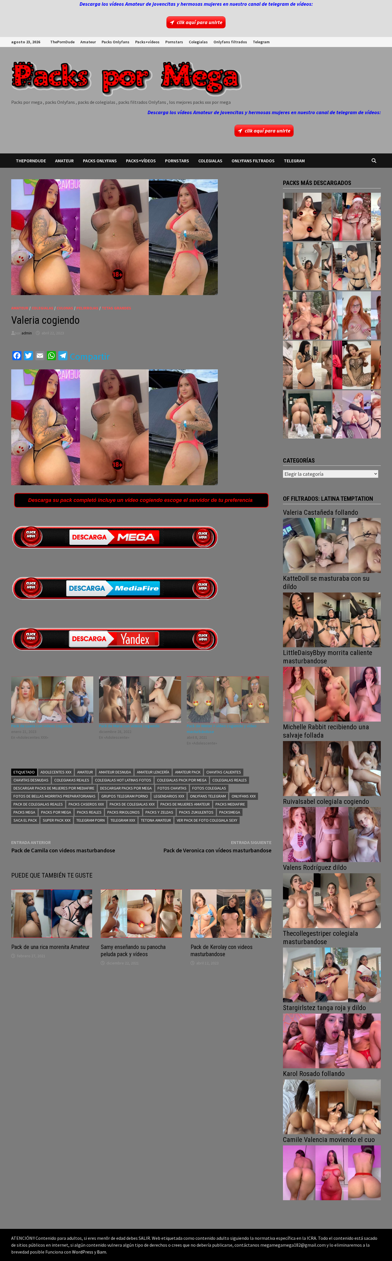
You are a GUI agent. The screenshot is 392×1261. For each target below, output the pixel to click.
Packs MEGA (24, 812)
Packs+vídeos (147, 41)
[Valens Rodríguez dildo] (332, 900)
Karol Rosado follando (314, 1074)
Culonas (65, 308)
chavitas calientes (223, 772)
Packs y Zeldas (159, 812)
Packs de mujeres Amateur (185, 804)
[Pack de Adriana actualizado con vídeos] (307, 217)
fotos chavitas (172, 788)
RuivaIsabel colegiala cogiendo (326, 802)
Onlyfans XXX (244, 796)
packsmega (229, 812)
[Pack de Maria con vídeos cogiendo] (140, 699)
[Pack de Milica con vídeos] (307, 365)
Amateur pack (188, 772)
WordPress (82, 1252)
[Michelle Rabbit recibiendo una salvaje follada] (332, 768)
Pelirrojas (87, 308)
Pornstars (174, 41)
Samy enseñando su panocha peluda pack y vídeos (133, 951)
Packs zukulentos (196, 812)
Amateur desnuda (115, 772)
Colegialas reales (229, 780)
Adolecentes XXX (55, 772)
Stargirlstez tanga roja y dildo (324, 1008)
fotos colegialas (209, 788)
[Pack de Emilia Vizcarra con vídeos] (357, 315)
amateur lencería (153, 772)
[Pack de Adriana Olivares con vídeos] (357, 266)
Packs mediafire (230, 804)
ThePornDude (62, 41)
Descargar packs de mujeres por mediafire (53, 788)
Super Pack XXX (57, 820)
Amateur (88, 41)
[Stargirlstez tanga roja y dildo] (332, 1040)
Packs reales (89, 812)
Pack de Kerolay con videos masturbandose (222, 951)
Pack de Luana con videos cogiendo (41, 725)
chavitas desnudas (30, 780)
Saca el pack (25, 820)
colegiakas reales (71, 780)
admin (27, 333)
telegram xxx (122, 820)
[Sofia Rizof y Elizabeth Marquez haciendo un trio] (307, 315)
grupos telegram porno (124, 796)
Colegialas (198, 41)
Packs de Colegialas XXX (132, 804)
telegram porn (90, 820)
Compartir (90, 356)
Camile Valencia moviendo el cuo (329, 1140)
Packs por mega (56, 812)
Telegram (261, 41)
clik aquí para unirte (199, 22)
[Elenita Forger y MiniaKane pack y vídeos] (307, 414)
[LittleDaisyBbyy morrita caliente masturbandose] (332, 693)
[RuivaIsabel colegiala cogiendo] (332, 834)
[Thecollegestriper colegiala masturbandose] (332, 974)
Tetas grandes (116, 308)
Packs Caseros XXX (86, 804)
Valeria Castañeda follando (320, 512)
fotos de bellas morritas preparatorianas (54, 796)
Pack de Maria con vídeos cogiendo (129, 725)
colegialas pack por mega (182, 780)
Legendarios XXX (169, 796)
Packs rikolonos (123, 812)
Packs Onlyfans (115, 41)
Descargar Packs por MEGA (126, 788)
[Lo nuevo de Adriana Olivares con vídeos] (307, 266)
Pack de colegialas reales (38, 804)
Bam (101, 1252)
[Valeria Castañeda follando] (332, 545)
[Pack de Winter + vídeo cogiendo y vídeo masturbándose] (228, 699)
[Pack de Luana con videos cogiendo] (52, 699)
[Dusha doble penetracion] (357, 414)
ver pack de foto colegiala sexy (207, 820)
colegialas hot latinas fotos (123, 780)
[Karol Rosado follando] (332, 1106)
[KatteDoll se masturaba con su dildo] (332, 619)
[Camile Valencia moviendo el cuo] (332, 1172)
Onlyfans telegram (208, 796)
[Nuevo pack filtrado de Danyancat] (357, 217)
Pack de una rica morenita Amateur (50, 947)
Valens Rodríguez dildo (315, 868)
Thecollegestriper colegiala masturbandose (320, 937)
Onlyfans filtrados (230, 41)
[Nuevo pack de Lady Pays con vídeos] (357, 365)
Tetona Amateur (156, 820)
